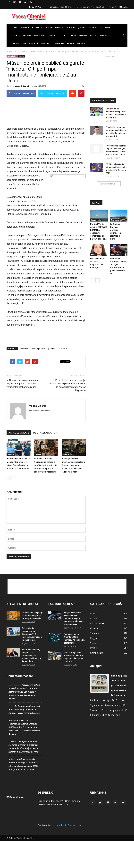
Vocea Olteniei (22, 86)
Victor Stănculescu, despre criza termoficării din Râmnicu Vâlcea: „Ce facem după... (31, 655)
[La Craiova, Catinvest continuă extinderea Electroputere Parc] (119, 216)
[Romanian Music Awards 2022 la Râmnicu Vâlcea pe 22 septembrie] (54, 637)
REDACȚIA (123, 7)
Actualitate (20, 51)
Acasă (9, 51)
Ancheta (27, 35)
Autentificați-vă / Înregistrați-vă (90, 7)
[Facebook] (9, 2)
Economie (59, 27)
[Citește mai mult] (111, 714)
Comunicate (58, 43)
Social (49, 27)
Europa (15, 43)
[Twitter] (14, 2)
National (104, 35)
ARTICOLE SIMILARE (18, 432)
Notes (11, 759)
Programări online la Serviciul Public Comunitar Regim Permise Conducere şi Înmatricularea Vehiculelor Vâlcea (24, 691)
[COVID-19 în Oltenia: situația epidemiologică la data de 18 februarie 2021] (96, 167)
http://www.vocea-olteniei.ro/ (40, 410)
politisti (51, 348)
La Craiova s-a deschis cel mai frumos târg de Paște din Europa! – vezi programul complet (24, 709)
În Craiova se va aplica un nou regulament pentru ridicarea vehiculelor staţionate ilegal (23, 383)
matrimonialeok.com (18, 720)
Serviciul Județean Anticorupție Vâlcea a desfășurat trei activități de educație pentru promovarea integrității (45, 465)
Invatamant (40, 35)
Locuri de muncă (30, 43)
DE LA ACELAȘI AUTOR (45, 432)
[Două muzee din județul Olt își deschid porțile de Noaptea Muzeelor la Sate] (13, 615)
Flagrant (93, 27)
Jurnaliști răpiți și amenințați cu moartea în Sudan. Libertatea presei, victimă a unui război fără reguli (73, 465)
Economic (115, 220)
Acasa (14, 27)
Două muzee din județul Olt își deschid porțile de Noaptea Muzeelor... (32, 615)
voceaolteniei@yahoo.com (67, 825)
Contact (112, 7)
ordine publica (38, 348)
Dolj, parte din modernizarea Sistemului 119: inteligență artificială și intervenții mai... (32, 634)
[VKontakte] (25, 2)
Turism (72, 35)
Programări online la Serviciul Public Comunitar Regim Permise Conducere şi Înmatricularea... (74, 618)
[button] (123, 35)
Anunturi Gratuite (76, 43)
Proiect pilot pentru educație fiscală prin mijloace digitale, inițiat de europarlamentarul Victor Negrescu (67, 385)
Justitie (81, 27)
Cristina (12, 741)
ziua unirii (63, 348)
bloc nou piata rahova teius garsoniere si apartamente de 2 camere (118, 685)
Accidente (105, 27)
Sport (63, 35)
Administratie (26, 27)
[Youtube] (30, 2)
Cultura (71, 27)
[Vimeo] (19, 2)
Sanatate (53, 35)
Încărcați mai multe (108, 183)
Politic (39, 27)
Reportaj (15, 35)
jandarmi (24, 348)
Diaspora (45, 43)
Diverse (93, 35)
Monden (83, 35)
